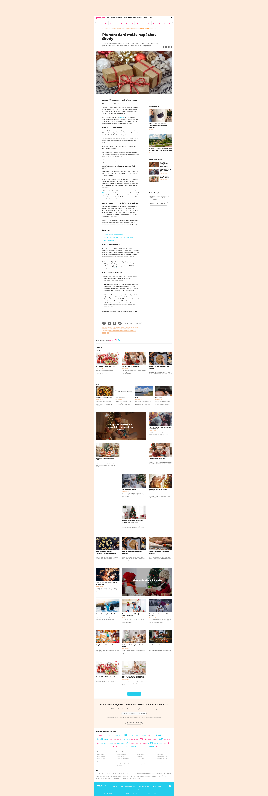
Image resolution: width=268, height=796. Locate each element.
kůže (135, 773)
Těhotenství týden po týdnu (123, 758)
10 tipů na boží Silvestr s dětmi (105, 645)
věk (127, 778)
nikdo (103, 776)
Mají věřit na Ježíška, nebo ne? (105, 367)
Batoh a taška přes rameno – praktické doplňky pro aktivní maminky (158, 125)
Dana (120, 739)
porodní (142, 776)
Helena (167, 735)
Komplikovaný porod (141, 760)
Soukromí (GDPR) (157, 786)
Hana (157, 747)
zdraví (131, 778)
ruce (153, 776)
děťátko (119, 773)
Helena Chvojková (116, 327)
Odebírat (143, 713)
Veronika (144, 743)
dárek (115, 268)
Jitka (115, 743)
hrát (126, 773)
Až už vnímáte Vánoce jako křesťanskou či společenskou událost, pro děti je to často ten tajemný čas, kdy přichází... (106, 372)
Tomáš (100, 739)
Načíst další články (135, 694)
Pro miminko (160, 763)
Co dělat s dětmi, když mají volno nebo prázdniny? (132, 614)
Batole (134, 17)
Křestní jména (100, 754)
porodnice (136, 776)
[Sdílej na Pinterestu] (169, 47)
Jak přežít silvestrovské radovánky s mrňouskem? (164, 164)
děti (119, 330)
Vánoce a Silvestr (135, 28)
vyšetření (116, 778)
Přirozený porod (140, 758)
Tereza (137, 739)
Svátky (98, 760)
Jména (108, 17)
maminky (147, 774)
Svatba (137, 397)
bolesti (101, 773)
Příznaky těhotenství (121, 754)
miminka (159, 774)
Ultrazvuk (119, 760)
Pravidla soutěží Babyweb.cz (144, 786)
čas (134, 778)
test (159, 776)
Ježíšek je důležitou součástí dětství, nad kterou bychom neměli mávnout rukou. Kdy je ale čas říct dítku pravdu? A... (133, 495)
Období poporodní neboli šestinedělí (143, 764)
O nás (121, 786)
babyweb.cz (105, 28)
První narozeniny (120, 397)
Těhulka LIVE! (104, 778)
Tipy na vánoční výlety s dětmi (105, 614)
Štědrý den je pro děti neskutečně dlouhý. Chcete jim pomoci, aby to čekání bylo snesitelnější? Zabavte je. (107, 465)
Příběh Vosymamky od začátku (104, 397)
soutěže (156, 776)
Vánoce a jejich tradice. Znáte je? (147, 581)
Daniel (155, 743)
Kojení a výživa (160, 762)
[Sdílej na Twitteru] (166, 47)
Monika (163, 735)
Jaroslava (149, 739)
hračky (122, 773)
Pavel (127, 743)
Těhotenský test (120, 756)
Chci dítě (113, 17)
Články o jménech (101, 762)
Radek (153, 735)
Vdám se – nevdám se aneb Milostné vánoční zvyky (165, 171)
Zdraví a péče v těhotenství (123, 762)
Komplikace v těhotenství (123, 763)
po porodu (125, 776)
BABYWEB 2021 (112, 28)
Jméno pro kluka (101, 756)
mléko (97, 776)
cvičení (109, 773)
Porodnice (139, 756)
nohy (107, 776)
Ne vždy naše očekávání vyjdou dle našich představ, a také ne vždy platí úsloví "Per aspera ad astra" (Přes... (143, 403)
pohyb (115, 776)
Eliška (118, 739)
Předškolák (140, 17)
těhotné (98, 778)
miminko (167, 773)
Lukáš (124, 739)
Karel (109, 735)
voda (112, 778)
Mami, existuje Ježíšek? (129, 489)
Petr (160, 738)
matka (134, 330)
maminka (129, 330)
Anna (133, 739)
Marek (105, 735)
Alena (132, 743)
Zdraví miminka (160, 760)
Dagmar (140, 743)
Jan (150, 742)
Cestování (98, 615)
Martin (151, 747)
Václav (111, 743)
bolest (97, 773)
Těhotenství (119, 17)
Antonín (102, 743)
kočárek (131, 773)
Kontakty (115, 786)
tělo (109, 778)
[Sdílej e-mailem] (171, 47)
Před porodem (140, 754)
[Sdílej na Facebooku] (163, 47)
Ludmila (119, 747)
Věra (139, 747)
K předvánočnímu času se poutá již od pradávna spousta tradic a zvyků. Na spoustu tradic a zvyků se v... (107, 590)
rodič (150, 776)
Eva (169, 743)
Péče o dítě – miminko (162, 758)
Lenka (149, 735)
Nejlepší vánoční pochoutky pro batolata (159, 367)
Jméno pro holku (101, 758)
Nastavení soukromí (134, 789)
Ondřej (118, 743)
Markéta (111, 739)
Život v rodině (125, 28)
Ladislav (122, 743)
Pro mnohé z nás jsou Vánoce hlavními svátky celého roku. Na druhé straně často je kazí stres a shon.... (160, 650)
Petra (168, 739)
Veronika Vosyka (99, 399)
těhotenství (166, 776)
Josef (158, 735)
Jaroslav (134, 747)
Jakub (128, 739)
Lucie (136, 743)
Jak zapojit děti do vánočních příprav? (113, 234)
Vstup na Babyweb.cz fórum (159, 203)
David (116, 735)
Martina (98, 743)
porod (131, 776)
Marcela (115, 739)
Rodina (146, 17)
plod (109, 776)
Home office (158, 397)
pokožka (119, 776)
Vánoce (104, 193)
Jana (114, 746)
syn (108, 332)
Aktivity (123, 617)
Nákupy (151, 17)
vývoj (124, 778)
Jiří (125, 735)
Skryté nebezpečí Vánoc (110, 240)
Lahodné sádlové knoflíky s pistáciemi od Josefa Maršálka (106, 552)
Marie (143, 738)
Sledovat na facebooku (135, 722)
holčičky (123, 330)
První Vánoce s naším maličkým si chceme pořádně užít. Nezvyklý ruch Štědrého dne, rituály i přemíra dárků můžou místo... (134, 372)
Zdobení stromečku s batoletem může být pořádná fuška (118, 237)
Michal (144, 735)
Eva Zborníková (119, 399)
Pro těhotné (119, 765)
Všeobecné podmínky (130, 786)
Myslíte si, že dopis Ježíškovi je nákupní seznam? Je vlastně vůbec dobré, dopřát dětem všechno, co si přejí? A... (133, 652)
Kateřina (100, 735)
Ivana (165, 739)
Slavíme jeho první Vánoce (130, 367)
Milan (127, 747)
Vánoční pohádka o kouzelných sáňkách (158, 614)
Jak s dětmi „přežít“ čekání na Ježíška (165, 177)
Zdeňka (124, 747)
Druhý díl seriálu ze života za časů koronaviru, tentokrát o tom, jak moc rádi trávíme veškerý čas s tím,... (163, 403)
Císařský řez (139, 762)
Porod (125, 17)
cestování (106, 773)
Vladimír (105, 743)
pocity (112, 776)
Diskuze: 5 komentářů (135, 323)
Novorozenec (160, 754)
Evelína (111, 340)
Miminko (130, 17)
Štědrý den (122, 117)
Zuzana (140, 735)
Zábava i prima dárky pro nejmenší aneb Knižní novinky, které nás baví (133, 677)
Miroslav (135, 735)
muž (101, 776)
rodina (104, 332)
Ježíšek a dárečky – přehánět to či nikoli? (132, 645)
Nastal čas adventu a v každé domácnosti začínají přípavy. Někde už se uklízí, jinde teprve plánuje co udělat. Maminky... (160, 496)
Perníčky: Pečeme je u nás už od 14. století (159, 552)
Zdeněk (106, 739)
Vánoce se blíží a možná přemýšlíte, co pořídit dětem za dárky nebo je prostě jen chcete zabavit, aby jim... (133, 683)
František (160, 743)
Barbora (165, 743)
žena (138, 778)
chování (111, 330)
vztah (121, 778)
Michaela (154, 739)
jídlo (128, 773)
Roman (120, 735)
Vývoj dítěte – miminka (162, 756)
